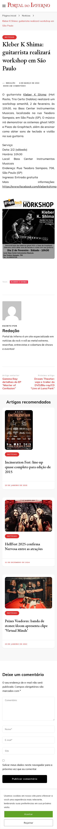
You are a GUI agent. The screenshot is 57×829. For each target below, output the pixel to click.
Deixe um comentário (14, 86)
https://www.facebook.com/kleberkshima (29, 186)
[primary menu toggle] (4, 6)
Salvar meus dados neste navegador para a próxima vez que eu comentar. (27, 767)
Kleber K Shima (34, 94)
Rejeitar (28, 822)
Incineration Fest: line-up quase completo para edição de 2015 (28, 467)
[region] (28, 809)
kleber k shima (19, 282)
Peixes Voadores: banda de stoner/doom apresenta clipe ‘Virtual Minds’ (26, 625)
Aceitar (28, 814)
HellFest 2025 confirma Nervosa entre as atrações (24, 546)
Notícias (9, 37)
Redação (10, 83)
